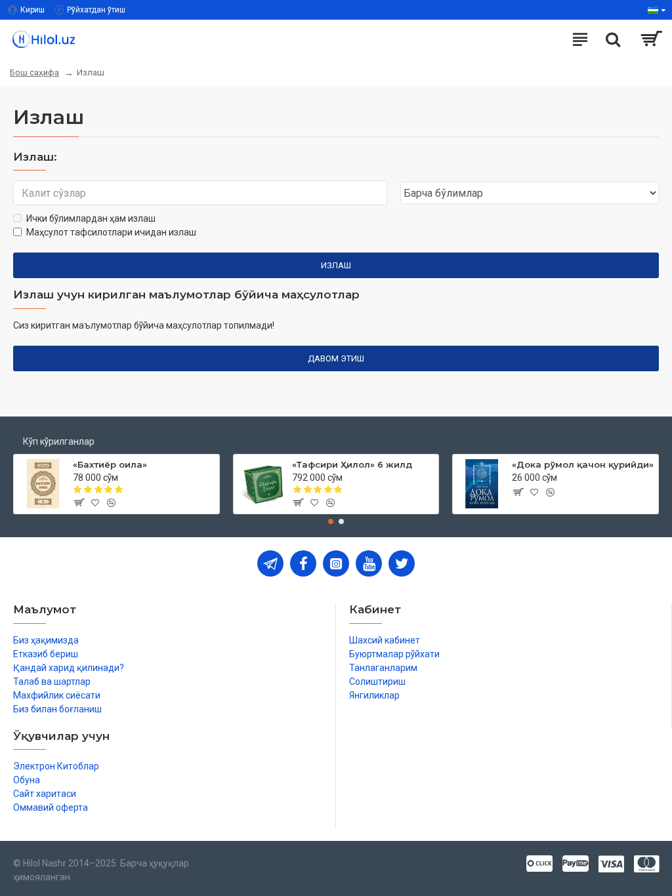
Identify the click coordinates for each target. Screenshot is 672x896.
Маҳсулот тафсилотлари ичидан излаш (111, 232)
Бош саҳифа (34, 72)
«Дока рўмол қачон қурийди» (583, 464)
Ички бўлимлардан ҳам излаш (91, 218)
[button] (330, 521)
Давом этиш (336, 358)
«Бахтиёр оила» (110, 464)
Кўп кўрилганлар (58, 441)
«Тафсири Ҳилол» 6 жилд (352, 464)
